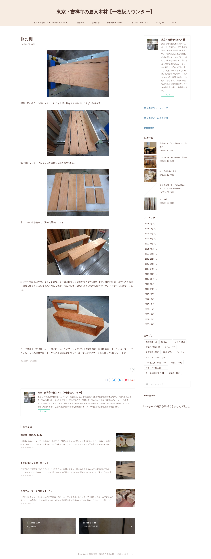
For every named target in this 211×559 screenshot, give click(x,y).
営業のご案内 (153, 347)
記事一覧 (80, 22)
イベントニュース (156, 357)
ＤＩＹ (180, 341)
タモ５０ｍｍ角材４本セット (35, 462)
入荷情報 (152, 352)
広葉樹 (174, 373)
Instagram (160, 22)
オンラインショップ (140, 22)
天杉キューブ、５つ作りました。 (37, 490)
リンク (175, 22)
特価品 (165, 341)
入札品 (170, 347)
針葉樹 (176, 362)
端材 (167, 352)
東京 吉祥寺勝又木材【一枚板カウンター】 (51, 22)
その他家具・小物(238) (29, 361)
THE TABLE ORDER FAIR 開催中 (173, 157)
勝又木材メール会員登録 (156, 117)
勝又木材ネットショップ (156, 107)
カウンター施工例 (156, 367)
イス (180, 352)
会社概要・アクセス (115, 22)
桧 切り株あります (168, 171)
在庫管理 (151, 341)
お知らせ (95, 22)
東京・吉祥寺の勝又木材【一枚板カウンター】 (106, 11)
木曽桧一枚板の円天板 (31, 434)
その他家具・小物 (156, 362)
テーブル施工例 (155, 373)
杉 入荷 (163, 199)
